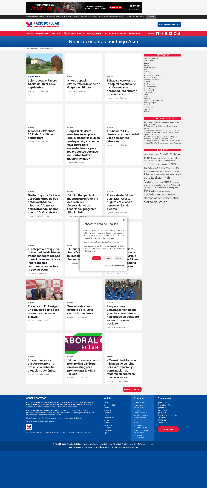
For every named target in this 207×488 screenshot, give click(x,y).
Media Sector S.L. (118, 265)
